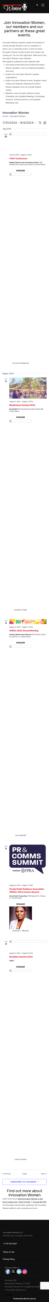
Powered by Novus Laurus (24, 1298)
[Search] (37, 4)
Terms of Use (8, 1252)
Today (24, 1174)
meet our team (24, 1202)
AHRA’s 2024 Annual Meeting (23, 630)
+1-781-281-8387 (10, 1244)
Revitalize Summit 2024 (21, 956)
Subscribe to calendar (23, 1182)
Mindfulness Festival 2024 (22, 405)
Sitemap (8, 1295)
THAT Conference (18, 158)
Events (5, 116)
